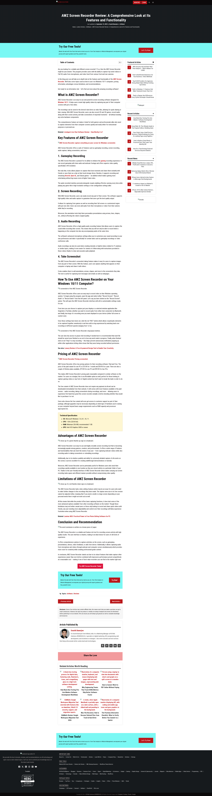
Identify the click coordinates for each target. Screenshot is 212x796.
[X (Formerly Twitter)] (111, 647)
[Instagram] (119, 647)
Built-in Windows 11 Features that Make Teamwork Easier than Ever (143, 90)
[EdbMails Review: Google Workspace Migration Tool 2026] (69, 712)
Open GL (73, 176)
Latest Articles (81, 27)
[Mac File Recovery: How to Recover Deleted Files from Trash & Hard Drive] (89, 710)
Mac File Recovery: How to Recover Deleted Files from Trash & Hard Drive (90, 715)
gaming (103, 161)
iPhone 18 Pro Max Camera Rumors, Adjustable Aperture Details (142, 191)
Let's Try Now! (146, 50)
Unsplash (120, 794)
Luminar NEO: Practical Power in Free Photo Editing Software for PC (87, 516)
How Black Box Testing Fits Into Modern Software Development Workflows (70, 692)
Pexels (129, 794)
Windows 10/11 (63, 102)
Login (144, 2)
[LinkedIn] (115, 647)
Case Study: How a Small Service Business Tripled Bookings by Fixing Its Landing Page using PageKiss (142, 134)
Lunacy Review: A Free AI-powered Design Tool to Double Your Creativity (89, 348)
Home (74, 27)
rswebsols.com (27, 781)
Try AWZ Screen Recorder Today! (90, 566)
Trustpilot (27, 771)
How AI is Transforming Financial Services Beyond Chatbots (142, 149)
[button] (149, 2)
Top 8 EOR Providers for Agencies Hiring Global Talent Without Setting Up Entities (142, 83)
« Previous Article (65, 601)
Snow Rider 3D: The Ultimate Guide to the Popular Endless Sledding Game (143, 127)
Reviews (76, 594)
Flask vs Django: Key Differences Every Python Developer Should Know (143, 96)
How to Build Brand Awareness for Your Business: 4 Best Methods (142, 75)
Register (137, 2)
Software (122, 24)
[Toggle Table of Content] (119, 62)
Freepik (134, 794)
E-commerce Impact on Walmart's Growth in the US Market (143, 184)
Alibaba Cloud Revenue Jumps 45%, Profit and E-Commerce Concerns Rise (142, 164)
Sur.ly (30, 784)
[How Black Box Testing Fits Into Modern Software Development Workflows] (69, 687)
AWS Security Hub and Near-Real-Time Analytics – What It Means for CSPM (142, 68)
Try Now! (114, 580)
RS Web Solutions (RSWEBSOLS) (93, 794)
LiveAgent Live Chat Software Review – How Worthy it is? (83, 132)
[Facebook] (106, 647)
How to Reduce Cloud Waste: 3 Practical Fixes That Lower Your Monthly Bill (142, 142)
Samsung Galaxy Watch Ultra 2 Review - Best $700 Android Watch (142, 172)
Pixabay (125, 794)
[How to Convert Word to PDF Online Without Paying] (110, 682)
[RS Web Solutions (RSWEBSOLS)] (65, 2)
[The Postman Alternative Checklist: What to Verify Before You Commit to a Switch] (110, 710)
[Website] (102, 647)
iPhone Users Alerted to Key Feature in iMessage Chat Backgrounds (143, 178)
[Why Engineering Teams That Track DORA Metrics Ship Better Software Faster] (89, 684)
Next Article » (116, 601)
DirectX (67, 176)
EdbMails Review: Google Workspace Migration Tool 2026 (70, 717)
